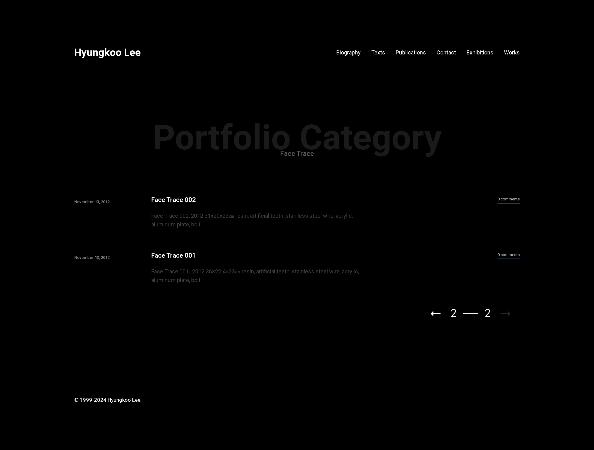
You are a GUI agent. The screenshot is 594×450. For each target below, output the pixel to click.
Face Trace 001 (173, 255)
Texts (378, 52)
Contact (446, 52)
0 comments (508, 199)
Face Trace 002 (173, 200)
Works (512, 52)
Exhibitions (480, 52)
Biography (348, 52)
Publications (411, 52)
